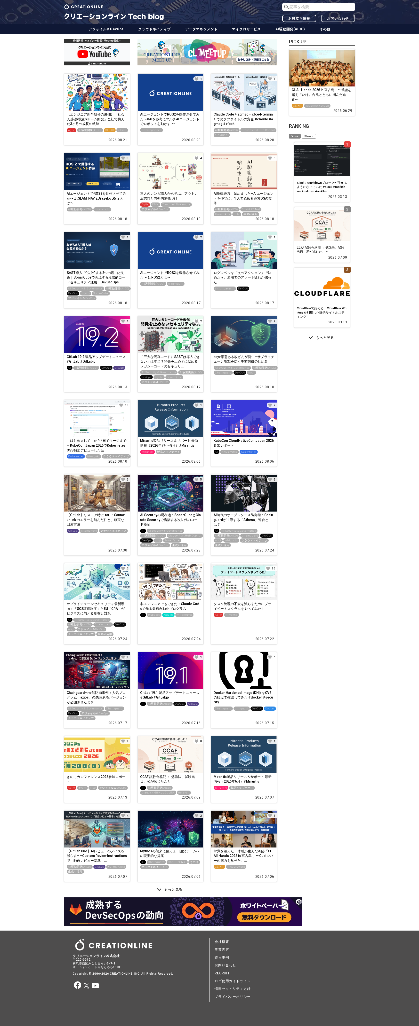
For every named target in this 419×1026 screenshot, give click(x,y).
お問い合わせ (338, 18)
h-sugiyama (229, 452)
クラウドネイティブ (154, 29)
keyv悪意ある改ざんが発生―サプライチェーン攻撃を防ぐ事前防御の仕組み (244, 359)
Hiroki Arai (222, 214)
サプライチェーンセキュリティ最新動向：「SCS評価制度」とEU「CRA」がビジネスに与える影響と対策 (96, 608)
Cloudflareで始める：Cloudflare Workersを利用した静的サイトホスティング (321, 312)
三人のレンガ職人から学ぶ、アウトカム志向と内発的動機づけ (169, 196)
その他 (325, 29)
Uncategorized (151, 130)
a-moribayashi (224, 288)
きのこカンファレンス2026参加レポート (96, 779)
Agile (71, 130)
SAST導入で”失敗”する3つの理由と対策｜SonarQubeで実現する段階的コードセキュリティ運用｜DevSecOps (96, 277)
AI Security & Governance (85, 288)
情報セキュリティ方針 (232, 989)
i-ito (93, 787)
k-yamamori (89, 530)
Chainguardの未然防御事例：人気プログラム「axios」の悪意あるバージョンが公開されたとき (96, 697)
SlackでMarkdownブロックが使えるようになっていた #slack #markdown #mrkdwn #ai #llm (322, 187)
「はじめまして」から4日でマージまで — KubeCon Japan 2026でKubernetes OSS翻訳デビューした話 (96, 445)
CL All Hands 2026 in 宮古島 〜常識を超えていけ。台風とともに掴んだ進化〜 (321, 94)
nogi (251, 372)
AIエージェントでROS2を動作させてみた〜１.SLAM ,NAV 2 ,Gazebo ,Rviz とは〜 (96, 198)
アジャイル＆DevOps (106, 29)
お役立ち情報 (299, 18)
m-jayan (183, 792)
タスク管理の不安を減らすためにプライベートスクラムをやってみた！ (242, 606)
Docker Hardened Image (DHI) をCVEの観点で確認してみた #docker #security (243, 697)
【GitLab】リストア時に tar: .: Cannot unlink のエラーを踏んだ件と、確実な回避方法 (96, 519)
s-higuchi (231, 540)
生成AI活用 (250, 214)
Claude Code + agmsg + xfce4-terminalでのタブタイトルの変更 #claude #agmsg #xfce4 (243, 119)
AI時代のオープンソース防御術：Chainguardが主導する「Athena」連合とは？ (243, 519)
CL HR (109, 130)
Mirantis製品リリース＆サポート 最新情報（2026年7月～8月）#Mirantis (169, 443)
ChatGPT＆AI (251, 209)
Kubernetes (75, 456)
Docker (269, 708)
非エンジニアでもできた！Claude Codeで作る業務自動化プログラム (169, 606)
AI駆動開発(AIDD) (290, 29)
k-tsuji (122, 130)
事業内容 (222, 949)
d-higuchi (221, 135)
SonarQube (100, 293)
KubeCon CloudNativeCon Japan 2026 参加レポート (244, 443)
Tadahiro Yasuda (317, 105)
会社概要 (222, 942)
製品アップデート (168, 452)
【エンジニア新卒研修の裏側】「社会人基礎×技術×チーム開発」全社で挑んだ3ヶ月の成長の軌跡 (95, 119)
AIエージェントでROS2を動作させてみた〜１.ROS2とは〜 (170, 275)
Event (82, 787)
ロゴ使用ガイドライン (232, 981)
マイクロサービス (246, 29)
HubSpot (154, 615)
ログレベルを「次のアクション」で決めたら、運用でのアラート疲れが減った (242, 277)
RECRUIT (222, 973)
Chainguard (223, 372)
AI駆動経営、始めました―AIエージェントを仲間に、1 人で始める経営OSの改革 (244, 198)
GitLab (119, 367)
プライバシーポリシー (232, 997)
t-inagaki (93, 456)
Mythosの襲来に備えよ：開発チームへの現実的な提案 (170, 853)
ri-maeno (232, 615)
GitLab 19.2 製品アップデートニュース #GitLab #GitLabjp (96, 359)
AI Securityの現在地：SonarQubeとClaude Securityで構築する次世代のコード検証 (170, 519)
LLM (237, 214)
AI (69, 367)
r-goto (85, 293)
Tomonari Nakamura (176, 204)
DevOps (73, 293)
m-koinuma (184, 615)
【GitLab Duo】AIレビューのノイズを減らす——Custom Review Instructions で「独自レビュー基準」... (97, 856)
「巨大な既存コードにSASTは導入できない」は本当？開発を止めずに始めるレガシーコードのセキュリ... (170, 361)
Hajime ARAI (116, 866)
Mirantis (147, 452)
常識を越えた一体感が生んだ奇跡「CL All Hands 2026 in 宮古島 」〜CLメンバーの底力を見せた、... (243, 856)
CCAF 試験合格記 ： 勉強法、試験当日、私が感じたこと (167, 779)
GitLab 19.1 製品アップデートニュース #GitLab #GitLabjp (169, 695)
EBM (155, 204)
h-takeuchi (102, 209)
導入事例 (222, 957)
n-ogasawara (236, 866)
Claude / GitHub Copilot (258, 130)
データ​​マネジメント (201, 29)
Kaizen (168, 615)
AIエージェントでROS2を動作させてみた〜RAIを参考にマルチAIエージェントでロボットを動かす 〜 (170, 119)
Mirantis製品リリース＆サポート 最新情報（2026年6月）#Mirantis (243, 779)
